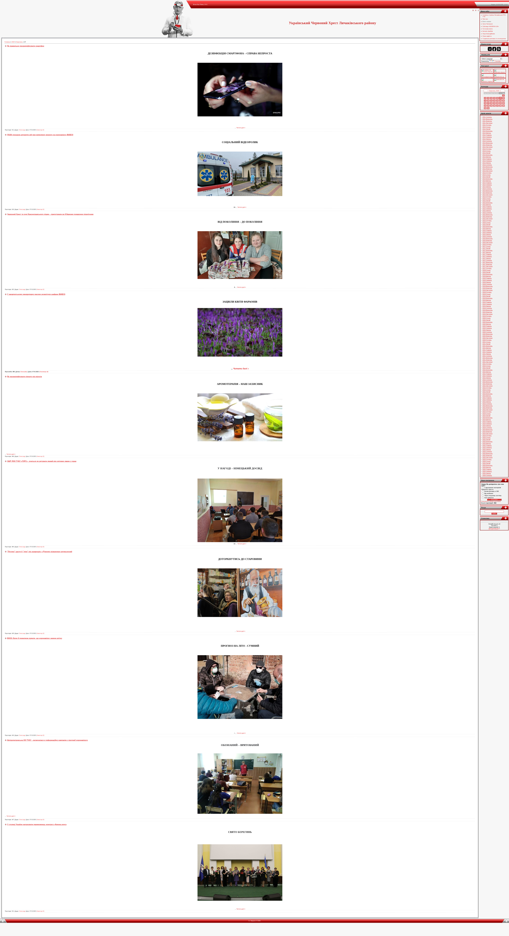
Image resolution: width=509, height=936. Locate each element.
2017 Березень (487, 250)
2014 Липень (486, 187)
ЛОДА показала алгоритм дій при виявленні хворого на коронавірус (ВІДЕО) (40, 135)
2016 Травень (487, 230)
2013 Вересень (487, 167)
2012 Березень (487, 131)
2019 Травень (487, 302)
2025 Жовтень (487, 455)
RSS (206, 4)
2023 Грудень (487, 411)
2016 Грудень (487, 244)
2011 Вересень (487, 119)
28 (500, 105)
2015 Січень (486, 198)
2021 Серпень (487, 356)
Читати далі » (240, 127)
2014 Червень (487, 185)
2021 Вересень (487, 358)
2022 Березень (487, 370)
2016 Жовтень (487, 240)
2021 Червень (487, 352)
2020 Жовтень (487, 336)
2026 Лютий (486, 463)
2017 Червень (487, 256)
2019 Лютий (486, 296)
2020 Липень (486, 330)
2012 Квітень (486, 133)
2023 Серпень (487, 403)
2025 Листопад (487, 457)
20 (497, 103)
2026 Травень (487, 469)
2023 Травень (487, 398)
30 (485, 108)
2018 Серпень (487, 284)
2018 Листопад (487, 290)
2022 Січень (486, 366)
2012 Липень (486, 139)
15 (503, 100)
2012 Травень (487, 135)
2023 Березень (487, 394)
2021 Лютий (486, 344)
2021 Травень (487, 350)
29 (503, 105)
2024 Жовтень (487, 431)
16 (485, 103)
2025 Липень (486, 449)
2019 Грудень (487, 316)
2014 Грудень (487, 196)
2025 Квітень (486, 443)
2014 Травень (487, 183)
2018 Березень (487, 274)
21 (500, 103)
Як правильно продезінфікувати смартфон (25, 46)
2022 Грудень (487, 388)
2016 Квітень (486, 228)
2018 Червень (487, 280)
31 (488, 108)
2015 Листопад (487, 218)
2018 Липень (486, 282)
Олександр (22, 130)
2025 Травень (487, 445)
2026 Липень (486, 473)
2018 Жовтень (487, 288)
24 (488, 105)
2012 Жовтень (487, 145)
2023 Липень (486, 402)
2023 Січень (486, 390)
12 (494, 100)
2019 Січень (486, 294)
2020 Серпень (487, 332)
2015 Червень (487, 208)
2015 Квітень (486, 204)
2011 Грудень (486, 125)
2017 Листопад (487, 266)
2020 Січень (486, 318)
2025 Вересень (487, 453)
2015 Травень (487, 206)
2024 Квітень (486, 419)
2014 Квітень (486, 181)
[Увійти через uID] (490, 49)
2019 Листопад (487, 314)
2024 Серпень (487, 427)
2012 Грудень (487, 149)
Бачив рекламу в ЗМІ (491, 491)
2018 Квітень (486, 276)
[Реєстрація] (475, 10)
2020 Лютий (486, 320)
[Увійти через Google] (499, 49)
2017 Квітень (486, 252)
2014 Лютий (486, 177)
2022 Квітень (486, 372)
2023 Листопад (487, 409)
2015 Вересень (487, 214)
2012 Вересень (487, 143)
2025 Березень (487, 441)
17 (488, 103)
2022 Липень (486, 378)
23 (485, 105)
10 (488, 100)
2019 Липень (486, 306)
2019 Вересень (487, 310)
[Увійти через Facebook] (494, 49)
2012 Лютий (486, 129)
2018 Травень (487, 278)
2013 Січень (486, 151)
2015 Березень (487, 202)
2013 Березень (487, 155)
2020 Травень (487, 326)
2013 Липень (486, 163)
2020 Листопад (487, 338)
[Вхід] (478, 10)
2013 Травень (487, 159)
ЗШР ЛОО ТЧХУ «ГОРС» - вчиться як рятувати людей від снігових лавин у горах (41, 461)
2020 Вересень (487, 334)
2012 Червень (487, 137)
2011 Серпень (487, 117)
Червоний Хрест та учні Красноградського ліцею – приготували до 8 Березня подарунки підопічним (50, 214)
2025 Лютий (486, 439)
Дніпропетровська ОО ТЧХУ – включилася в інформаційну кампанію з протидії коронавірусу (47, 740)
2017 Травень (487, 254)
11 (491, 100)
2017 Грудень (487, 268)
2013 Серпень (487, 165)
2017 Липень (486, 258)
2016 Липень (486, 234)
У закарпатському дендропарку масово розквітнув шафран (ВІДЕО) (36, 294)
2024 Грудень (487, 435)
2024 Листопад (487, 433)
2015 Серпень (487, 212)
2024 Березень (487, 417)
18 (491, 103)
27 (497, 105)
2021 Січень (486, 342)
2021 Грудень (487, 364)
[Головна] (473, 10)
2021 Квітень (486, 348)
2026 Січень (486, 461)
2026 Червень (487, 471)
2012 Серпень (487, 141)
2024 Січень (486, 413)
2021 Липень (486, 354)
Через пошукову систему (492, 495)
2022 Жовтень (487, 384)
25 (491, 105)
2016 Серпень (487, 236)
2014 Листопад (487, 194)
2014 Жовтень (487, 192)
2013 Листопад (487, 171)
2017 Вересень (487, 262)
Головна (7, 42)
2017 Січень (486, 246)
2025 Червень (487, 447)
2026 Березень (487, 465)
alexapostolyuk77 (494, 529)
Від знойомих (488, 493)
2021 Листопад (487, 362)
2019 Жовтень (487, 312)
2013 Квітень (486, 157)
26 (494, 105)
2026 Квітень (486, 467)
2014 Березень (487, 179)
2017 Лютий (486, 248)
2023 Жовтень (487, 407)
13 (497, 100)
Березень (19, 42)
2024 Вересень (487, 429)
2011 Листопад (487, 123)
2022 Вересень (487, 382)
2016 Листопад (487, 242)
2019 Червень (487, 304)
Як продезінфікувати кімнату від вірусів (24, 377)
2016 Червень (487, 232)
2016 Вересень (487, 238)
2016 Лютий (486, 224)
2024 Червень (487, 423)
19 (494, 103)
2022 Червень (487, 376)
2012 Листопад (487, 147)
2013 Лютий (486, 153)
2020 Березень (487, 322)
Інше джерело (489, 497)
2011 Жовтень (487, 121)
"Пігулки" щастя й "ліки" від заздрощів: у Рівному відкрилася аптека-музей (39, 552)
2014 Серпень (487, 189)
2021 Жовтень (487, 360)
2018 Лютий (486, 272)
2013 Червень (487, 161)
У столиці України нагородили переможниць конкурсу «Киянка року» (37, 824)
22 (503, 103)
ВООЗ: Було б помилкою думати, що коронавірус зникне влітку (34, 638)
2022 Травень (487, 374)
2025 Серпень (487, 451)
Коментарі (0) (40, 130)
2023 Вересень (487, 405)
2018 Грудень (487, 292)
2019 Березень (487, 298)
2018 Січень (486, 270)
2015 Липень (486, 210)
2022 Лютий (486, 368)
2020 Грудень (487, 340)
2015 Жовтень (487, 216)
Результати (485, 501)
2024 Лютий (486, 415)
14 (500, 100)
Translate (498, 61)
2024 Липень (486, 425)
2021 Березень (487, 346)
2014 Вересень (487, 190)
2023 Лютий (486, 392)
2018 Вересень (487, 286)
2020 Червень (487, 328)
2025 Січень (486, 437)
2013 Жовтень (487, 169)
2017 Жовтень (487, 264)
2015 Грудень (487, 220)
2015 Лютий (486, 200)
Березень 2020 (494, 91)
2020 (13, 42)
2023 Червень (487, 400)
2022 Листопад (487, 386)
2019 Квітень (486, 300)
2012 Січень (486, 127)
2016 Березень (487, 226)
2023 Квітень (486, 396)
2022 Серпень (487, 380)
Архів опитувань (495, 501)
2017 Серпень (487, 260)
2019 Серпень (487, 308)
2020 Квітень (486, 324)
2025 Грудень (487, 459)
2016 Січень (486, 222)
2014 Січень (486, 175)
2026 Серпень (487, 475)
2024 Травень (487, 421)
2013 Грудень (487, 173)
